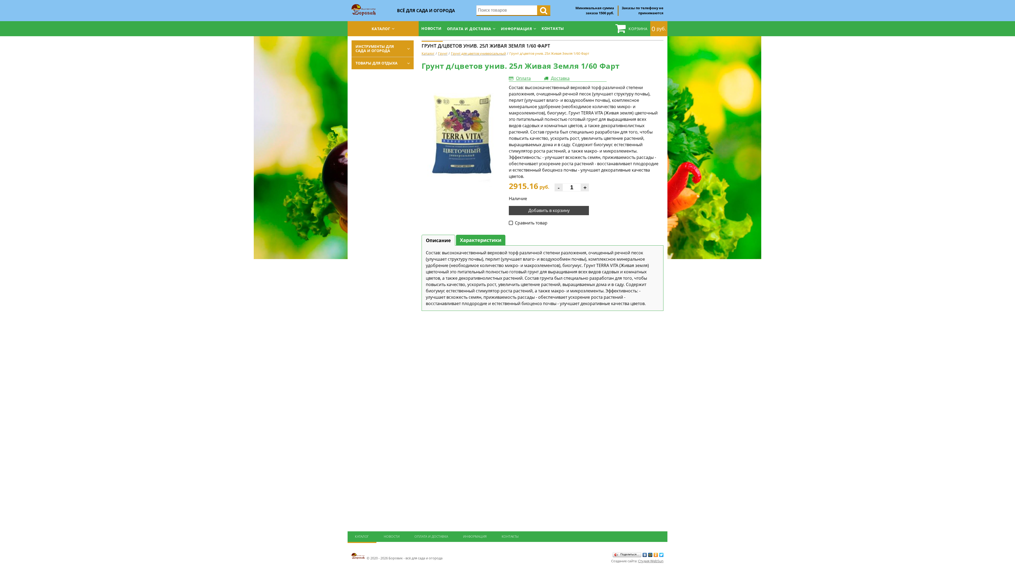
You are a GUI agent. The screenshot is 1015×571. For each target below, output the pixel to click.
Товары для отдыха (377, 63)
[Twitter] (661, 554)
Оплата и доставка (469, 28)
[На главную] (364, 6)
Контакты (553, 28)
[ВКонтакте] (645, 554)
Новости (431, 28)
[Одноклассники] (656, 554)
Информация (516, 28)
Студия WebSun (650, 561)
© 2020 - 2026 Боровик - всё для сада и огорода (404, 558)
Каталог (381, 28)
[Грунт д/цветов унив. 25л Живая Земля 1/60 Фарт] (461, 131)
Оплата (523, 78)
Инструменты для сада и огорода (375, 48)
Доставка (560, 78)
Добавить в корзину (549, 210)
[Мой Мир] (650, 554)
